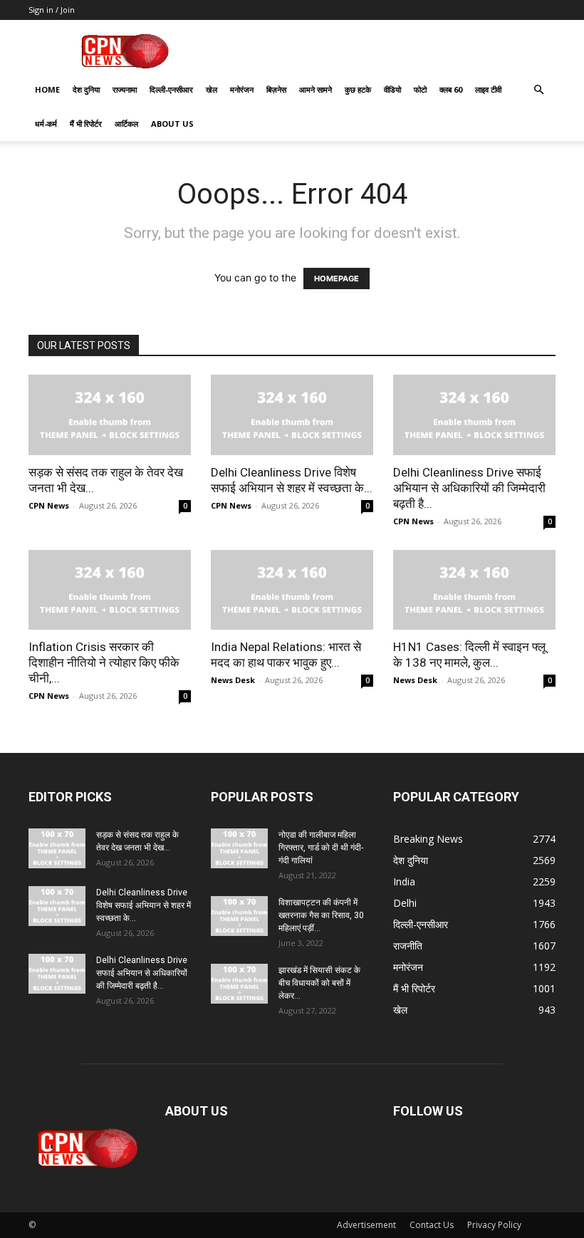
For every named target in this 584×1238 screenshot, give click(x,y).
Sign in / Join (51, 9)
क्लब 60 (450, 89)
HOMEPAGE (336, 279)
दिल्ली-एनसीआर (171, 89)
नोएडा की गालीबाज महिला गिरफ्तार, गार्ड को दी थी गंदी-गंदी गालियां (320, 847)
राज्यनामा (125, 89)
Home (47, 89)
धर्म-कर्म (46, 123)
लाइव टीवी (488, 89)
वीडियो (392, 89)
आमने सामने (315, 89)
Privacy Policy (494, 1225)
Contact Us (432, 1225)
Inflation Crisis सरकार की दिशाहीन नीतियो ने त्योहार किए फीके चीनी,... (103, 662)
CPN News (48, 505)
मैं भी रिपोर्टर (86, 123)
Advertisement (366, 1225)
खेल (211, 89)
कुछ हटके (358, 89)
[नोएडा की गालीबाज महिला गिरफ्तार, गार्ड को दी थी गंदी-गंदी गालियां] (239, 848)
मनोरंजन (242, 89)
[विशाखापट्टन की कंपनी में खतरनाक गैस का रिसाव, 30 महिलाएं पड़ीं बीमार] (239, 916)
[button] (538, 90)
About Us (172, 123)
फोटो (420, 89)
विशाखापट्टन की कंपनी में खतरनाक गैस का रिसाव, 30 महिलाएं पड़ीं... (321, 915)
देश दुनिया (86, 89)
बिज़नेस (276, 89)
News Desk (233, 680)
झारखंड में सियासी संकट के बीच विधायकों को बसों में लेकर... (319, 983)
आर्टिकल (126, 123)
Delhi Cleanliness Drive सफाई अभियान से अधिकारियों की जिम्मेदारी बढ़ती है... (469, 488)
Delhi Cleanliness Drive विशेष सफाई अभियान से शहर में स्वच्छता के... (143, 905)
